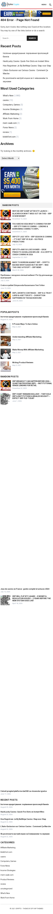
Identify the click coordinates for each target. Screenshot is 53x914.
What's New (8, 95)
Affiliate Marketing (11, 114)
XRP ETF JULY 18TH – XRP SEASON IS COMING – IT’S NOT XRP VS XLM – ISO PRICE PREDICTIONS (32, 239)
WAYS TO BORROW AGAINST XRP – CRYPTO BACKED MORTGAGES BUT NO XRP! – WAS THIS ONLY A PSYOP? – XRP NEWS (31, 264)
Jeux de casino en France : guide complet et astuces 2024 (25, 589)
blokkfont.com (9, 137)
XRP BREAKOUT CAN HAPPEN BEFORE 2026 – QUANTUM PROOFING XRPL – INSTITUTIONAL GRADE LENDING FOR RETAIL (32, 383)
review (6, 132)
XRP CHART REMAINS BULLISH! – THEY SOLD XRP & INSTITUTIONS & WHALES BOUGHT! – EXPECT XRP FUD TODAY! (31, 396)
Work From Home (11, 118)
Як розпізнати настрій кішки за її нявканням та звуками (25, 834)
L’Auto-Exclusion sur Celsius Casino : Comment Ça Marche (26, 826)
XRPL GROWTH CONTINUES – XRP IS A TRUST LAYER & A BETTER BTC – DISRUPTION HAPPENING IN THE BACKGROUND (32, 295)
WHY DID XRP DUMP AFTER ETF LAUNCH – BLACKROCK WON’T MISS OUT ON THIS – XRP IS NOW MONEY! (32, 213)
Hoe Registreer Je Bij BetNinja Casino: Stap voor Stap (27, 65)
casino (6, 100)
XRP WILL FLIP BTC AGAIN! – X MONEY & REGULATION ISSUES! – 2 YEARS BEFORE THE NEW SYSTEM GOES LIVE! (31, 598)
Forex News (8, 127)
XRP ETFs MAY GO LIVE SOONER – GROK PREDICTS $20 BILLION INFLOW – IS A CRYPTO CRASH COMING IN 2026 (32, 252)
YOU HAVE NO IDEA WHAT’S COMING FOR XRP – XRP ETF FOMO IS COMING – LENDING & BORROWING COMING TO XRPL (31, 226)
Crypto (18, 909)
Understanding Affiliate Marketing (26, 337)
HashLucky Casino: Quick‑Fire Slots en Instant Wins (26, 61)
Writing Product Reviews (22, 362)
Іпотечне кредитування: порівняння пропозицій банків (25, 317)
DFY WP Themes (37, 909)
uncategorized (6, 889)
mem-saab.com (10, 123)
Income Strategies (11, 109)
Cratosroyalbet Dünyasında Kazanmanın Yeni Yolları (23, 285)
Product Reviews (7, 879)
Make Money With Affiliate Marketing (28, 350)
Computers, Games (11, 104)
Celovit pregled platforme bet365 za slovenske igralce (24, 791)
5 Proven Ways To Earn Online (25, 324)
